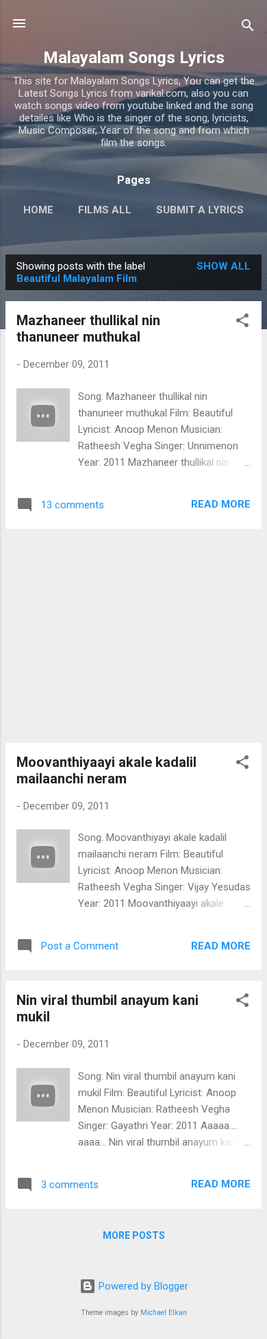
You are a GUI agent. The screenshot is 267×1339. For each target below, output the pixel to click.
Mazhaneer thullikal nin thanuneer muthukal (88, 328)
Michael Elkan (163, 1312)
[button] (242, 322)
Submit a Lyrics (200, 210)
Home (38, 210)
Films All (104, 210)
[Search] (248, 28)
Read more (221, 504)
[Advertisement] (133, 636)
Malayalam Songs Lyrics (134, 57)
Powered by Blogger (142, 1286)
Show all (223, 266)
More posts (134, 1235)
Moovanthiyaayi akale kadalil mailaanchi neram (106, 770)
